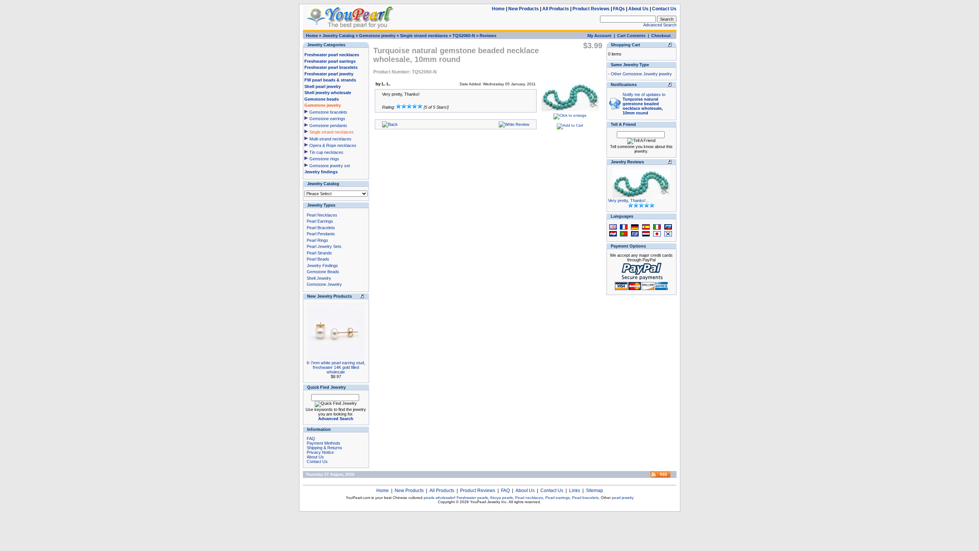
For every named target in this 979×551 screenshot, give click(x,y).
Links (574, 490)
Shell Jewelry (319, 278)
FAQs (619, 8)
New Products (523, 8)
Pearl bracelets (585, 498)
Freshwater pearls (472, 498)
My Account (599, 35)
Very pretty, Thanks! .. (628, 200)
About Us (638, 8)
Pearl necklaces (529, 498)
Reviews (488, 35)
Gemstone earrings (327, 118)
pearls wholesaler (439, 498)
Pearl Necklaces (322, 215)
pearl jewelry (623, 498)
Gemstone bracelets (328, 112)
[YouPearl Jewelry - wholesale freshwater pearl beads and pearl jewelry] (660, 476)
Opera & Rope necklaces (332, 145)
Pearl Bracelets (321, 227)
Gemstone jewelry (377, 35)
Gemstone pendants (328, 125)
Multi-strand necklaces (330, 139)
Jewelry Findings (322, 265)
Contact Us (664, 8)
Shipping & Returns (324, 447)
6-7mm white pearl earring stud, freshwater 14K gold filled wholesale (336, 367)
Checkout (661, 35)
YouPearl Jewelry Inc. (489, 502)
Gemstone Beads (323, 271)
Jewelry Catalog (338, 35)
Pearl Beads (318, 259)
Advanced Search (660, 25)
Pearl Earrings (320, 221)
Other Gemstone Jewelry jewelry (641, 74)
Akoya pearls (501, 498)
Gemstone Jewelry (324, 284)
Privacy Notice (320, 452)
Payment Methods (323, 443)
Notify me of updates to (644, 103)
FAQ (311, 438)
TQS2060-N (463, 35)
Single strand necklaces (424, 35)
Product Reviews (591, 8)
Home (498, 8)
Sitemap (594, 490)
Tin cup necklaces (326, 152)
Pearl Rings (317, 240)
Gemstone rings (324, 158)
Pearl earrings (557, 498)
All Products (555, 8)
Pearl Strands (319, 253)
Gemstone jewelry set (329, 165)
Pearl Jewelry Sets (324, 246)
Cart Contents (631, 35)
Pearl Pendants (321, 233)
